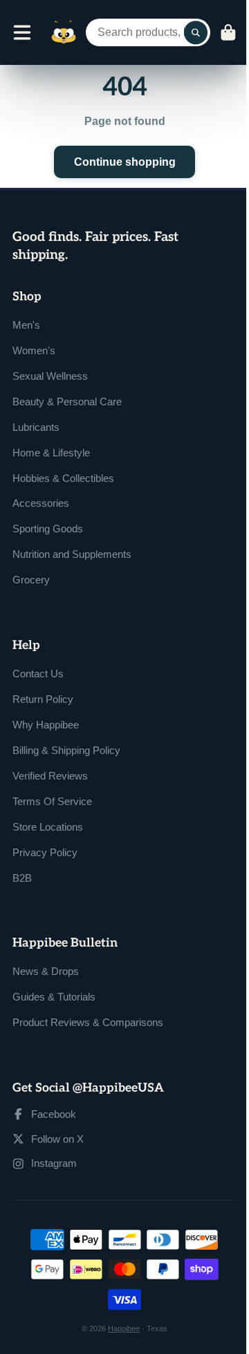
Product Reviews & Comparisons (87, 1022)
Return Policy (42, 699)
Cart (228, 32)
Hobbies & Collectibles (63, 478)
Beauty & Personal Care (67, 401)
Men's (26, 325)
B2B (22, 878)
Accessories (40, 503)
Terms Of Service (52, 801)
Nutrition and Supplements (71, 554)
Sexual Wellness (50, 376)
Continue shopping (125, 161)
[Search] (196, 32)
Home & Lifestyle (51, 452)
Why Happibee (45, 725)
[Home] (63, 32)
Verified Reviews (50, 776)
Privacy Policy (44, 852)
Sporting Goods (47, 528)
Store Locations (47, 827)
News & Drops (45, 971)
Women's (33, 350)
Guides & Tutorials (53, 997)
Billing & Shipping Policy (66, 750)
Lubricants (35, 427)
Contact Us (38, 673)
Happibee (124, 1328)
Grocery (31, 580)
